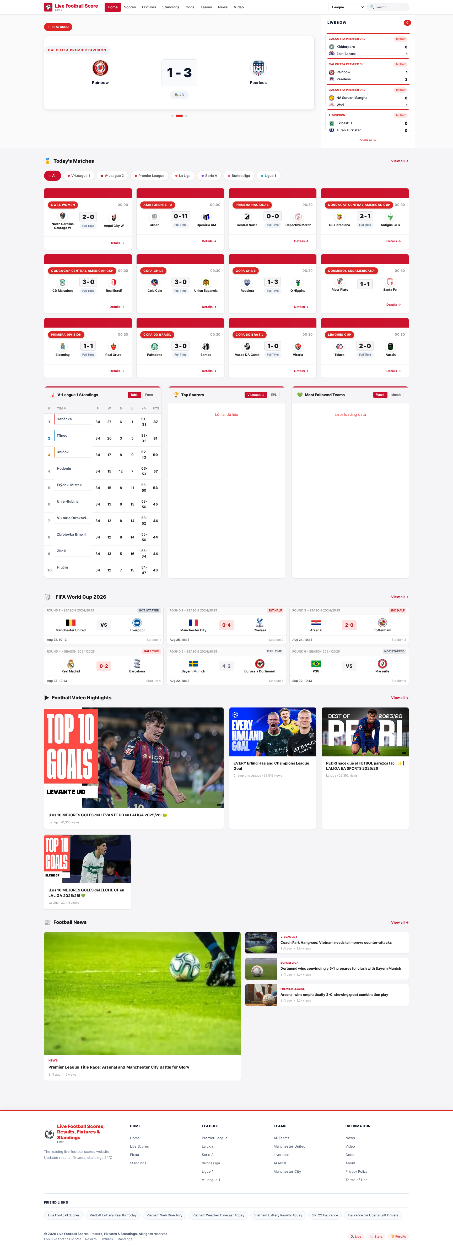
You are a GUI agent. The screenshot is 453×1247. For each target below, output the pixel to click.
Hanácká (64, 419)
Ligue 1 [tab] (270, 175)
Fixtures (136, 1155)
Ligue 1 (207, 1171)
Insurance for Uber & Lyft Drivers (373, 1215)
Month (396, 395)
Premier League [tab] (151, 175)
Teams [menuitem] (206, 7)
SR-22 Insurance (325, 1215)
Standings (138, 1163)
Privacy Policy (357, 1171)
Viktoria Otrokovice (73, 518)
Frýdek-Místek (69, 485)
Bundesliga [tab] (241, 175)
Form (149, 395)
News (350, 1138)
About (350, 1163)
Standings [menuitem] (170, 7)
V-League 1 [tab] (80, 175)
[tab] (172, 116)
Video (350, 1146)
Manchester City (287, 1171)
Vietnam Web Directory (164, 1215)
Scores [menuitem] (130, 7)
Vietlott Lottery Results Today (113, 1215)
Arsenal (280, 1163)
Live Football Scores (64, 1215)
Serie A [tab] (211, 175)
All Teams (281, 1138)
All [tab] (54, 176)
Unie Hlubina (68, 501)
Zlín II (61, 551)
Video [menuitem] (239, 7)
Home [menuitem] (113, 7)
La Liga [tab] (185, 175)
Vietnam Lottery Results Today (278, 1215)
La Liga (207, 1146)
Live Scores (139, 1146)
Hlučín (62, 567)
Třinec (62, 435)
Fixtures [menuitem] (149, 7)
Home (135, 1138)
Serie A (208, 1155)
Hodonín (64, 468)
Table (134, 395)
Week (380, 395)
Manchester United (289, 1146)
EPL (274, 395)
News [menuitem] (223, 7)
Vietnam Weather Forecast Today (218, 1215)
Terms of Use (357, 1180)
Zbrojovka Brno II (71, 534)
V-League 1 (255, 395)
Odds (350, 1155)
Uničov (63, 452)
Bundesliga (211, 1163)
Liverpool (281, 1155)
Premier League (215, 1138)
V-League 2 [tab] (114, 175)
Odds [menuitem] (190, 7)
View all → (368, 140)
